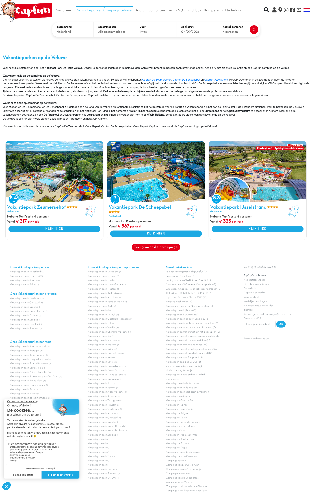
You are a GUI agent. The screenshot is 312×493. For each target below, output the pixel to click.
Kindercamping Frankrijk (179, 370)
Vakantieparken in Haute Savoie (105, 353)
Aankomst (187, 27)
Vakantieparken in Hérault (101, 315)
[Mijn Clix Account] (274, 10)
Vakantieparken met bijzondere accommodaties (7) (193, 336)
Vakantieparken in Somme (102, 388)
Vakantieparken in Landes (101, 280)
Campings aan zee (176, 461)
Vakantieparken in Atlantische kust (28, 346)
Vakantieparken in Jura (100, 383)
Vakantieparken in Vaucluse (102, 340)
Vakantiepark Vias (175, 430)
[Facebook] (292, 10)
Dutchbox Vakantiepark (256, 284)
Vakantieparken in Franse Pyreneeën (29, 363)
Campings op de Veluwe (179, 482)
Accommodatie (107, 27)
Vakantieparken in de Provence (182, 383)
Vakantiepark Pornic (176, 418)
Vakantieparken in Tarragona (103, 400)
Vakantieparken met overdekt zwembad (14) (189, 353)
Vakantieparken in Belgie (23, 284)
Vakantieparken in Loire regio (25, 368)
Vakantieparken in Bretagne (24, 351)
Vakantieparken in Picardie (24, 389)
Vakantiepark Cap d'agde (179, 409)
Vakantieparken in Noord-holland (27, 311)
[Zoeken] (254, 29)
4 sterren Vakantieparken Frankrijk (184, 366)
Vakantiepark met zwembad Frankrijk (185, 375)
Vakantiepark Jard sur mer (180, 439)
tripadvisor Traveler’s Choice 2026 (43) (186, 297)
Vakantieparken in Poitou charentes (28, 372)
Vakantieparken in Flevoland (25, 324)
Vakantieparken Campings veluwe (104, 10)
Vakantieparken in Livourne (102, 478)
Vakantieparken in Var (99, 336)
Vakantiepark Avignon (177, 413)
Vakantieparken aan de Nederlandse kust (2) (189, 306)
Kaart (139, 10)
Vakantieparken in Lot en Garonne (106, 284)
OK (281, 324)
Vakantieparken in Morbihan (103, 297)
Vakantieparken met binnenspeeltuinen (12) (188, 340)
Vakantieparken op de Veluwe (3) (183, 362)
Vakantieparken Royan (178, 396)
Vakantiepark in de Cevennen (181, 456)
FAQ (179, 10)
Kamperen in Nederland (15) (180, 276)
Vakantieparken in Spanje (23, 280)
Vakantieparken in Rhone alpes (26, 381)
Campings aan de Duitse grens (182, 478)
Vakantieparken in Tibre (100, 456)
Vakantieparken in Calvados (103, 379)
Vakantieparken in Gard (100, 310)
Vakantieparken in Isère (100, 357)
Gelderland (13, 211)
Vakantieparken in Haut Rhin (103, 405)
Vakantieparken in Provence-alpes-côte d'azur (34, 376)
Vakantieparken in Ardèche (102, 345)
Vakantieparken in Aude (100, 306)
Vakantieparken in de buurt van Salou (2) (187, 319)
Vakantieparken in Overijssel (25, 303)
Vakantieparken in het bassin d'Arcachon (187, 392)
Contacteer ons (160, 10)
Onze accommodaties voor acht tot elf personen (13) (193, 289)
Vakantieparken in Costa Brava (104, 370)
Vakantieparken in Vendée (101, 327)
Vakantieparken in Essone (101, 469)
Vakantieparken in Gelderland (26, 298)
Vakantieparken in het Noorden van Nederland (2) (192, 323)
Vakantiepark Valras (176, 405)
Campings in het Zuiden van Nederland (186, 491)
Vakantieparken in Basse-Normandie (29, 398)
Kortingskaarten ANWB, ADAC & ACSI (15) (188, 280)
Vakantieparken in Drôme (101, 349)
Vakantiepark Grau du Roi (179, 400)
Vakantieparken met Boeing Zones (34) (186, 345)
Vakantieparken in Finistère (102, 289)
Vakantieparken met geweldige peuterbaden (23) (192, 349)
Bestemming (64, 27)
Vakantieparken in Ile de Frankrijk (27, 355)
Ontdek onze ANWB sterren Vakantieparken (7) (191, 284)
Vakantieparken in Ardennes (103, 396)
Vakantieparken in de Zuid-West (182, 388)
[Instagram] (286, 10)
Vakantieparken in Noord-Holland (106, 426)
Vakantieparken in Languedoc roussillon (31, 359)
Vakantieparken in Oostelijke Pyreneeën (109, 319)
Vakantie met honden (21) (179, 302)
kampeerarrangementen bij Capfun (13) (186, 272)
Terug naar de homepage (156, 247)
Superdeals (250, 288)
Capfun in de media (254, 293)
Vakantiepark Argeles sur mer (181, 435)
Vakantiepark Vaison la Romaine (183, 422)
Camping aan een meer (178, 473)
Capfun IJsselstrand (216, 79)
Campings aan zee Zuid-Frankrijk (183, 469)
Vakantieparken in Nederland (25, 272)
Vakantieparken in (97, 439)
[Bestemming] (280, 10)
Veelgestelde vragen (254, 280)
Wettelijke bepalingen (255, 301)
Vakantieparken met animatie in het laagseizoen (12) (193, 332)
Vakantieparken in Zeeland (24, 320)
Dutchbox (193, 10)
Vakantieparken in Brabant (24, 315)
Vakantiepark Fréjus (176, 448)
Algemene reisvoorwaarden (258, 306)
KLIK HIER (54, 229)
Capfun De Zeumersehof (156, 79)
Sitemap (248, 310)
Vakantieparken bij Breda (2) (181, 310)
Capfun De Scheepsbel (186, 79)
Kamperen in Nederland (223, 10)
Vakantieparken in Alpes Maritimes (106, 392)
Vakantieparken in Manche (102, 413)
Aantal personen (233, 27)
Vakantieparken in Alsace (23, 394)
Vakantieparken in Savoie (101, 362)
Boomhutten (172, 379)
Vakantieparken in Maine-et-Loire (105, 375)
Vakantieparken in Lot (99, 323)
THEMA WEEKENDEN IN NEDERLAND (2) (188, 293)
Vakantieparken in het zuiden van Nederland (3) (191, 327)
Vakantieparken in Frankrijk (24, 276)
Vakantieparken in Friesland (24, 328)
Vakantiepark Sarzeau (177, 443)
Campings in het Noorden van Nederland (187, 486)
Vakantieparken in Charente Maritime (107, 332)
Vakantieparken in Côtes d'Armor (105, 366)
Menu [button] (61, 10)
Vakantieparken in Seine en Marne (106, 302)
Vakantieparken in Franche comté (28, 385)
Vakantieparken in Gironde (102, 276)
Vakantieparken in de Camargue (183, 452)
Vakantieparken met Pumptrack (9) (184, 357)
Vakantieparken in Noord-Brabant (106, 430)
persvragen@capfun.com (278, 314)
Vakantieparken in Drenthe (24, 307)
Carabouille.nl (251, 297)
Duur (143, 27)
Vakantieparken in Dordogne (103, 272)
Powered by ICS (252, 318)
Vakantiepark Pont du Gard (180, 426)
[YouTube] (299, 10)
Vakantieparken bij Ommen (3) (182, 315)
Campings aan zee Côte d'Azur (182, 465)
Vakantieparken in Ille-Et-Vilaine (104, 293)
